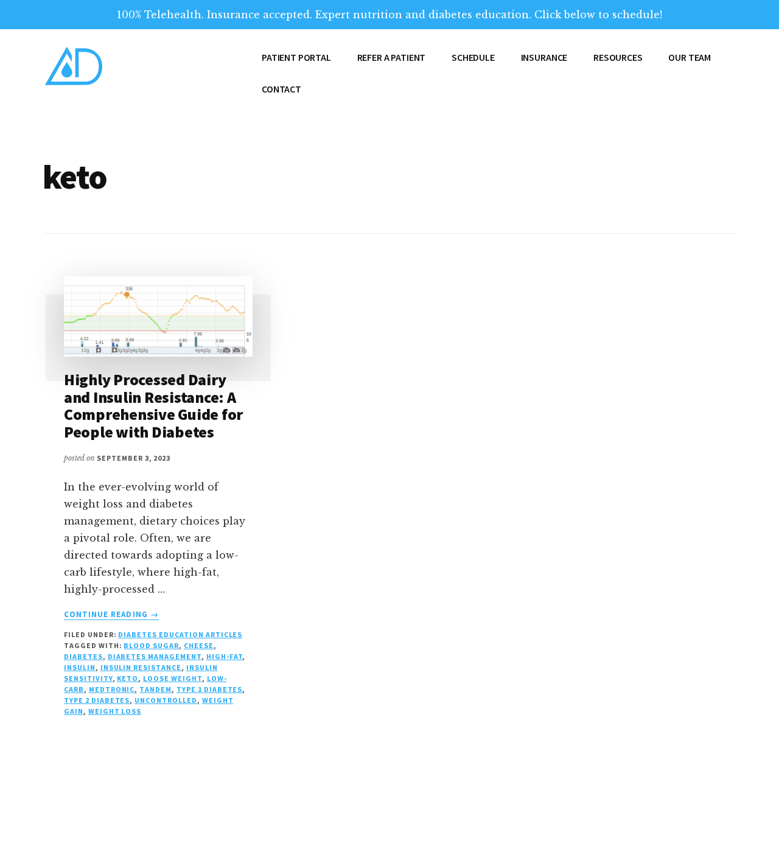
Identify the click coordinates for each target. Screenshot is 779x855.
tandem (155, 689)
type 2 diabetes (97, 700)
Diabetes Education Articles (180, 634)
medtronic (112, 689)
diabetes (83, 656)
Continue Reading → (111, 614)
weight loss (115, 711)
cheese (199, 645)
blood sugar (151, 645)
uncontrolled (165, 700)
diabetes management (154, 656)
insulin (80, 667)
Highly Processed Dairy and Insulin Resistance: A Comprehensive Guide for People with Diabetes (153, 405)
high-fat (224, 656)
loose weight (172, 678)
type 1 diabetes (209, 689)
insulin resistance (140, 667)
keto (127, 678)
